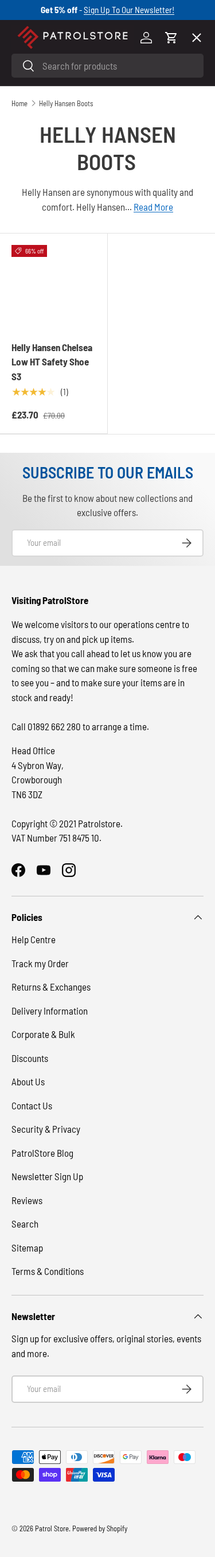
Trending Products (59, 418)
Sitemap (27, 1247)
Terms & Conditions (47, 1271)
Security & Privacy (45, 1128)
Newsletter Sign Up (47, 1176)
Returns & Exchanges (51, 986)
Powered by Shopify (99, 1528)
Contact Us (31, 1105)
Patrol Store (52, 1528)
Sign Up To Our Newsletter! (129, 10)
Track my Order (40, 963)
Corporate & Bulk (43, 1034)
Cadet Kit (39, 375)
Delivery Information (49, 1010)
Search (24, 1223)
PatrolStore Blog (42, 1152)
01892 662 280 (55, 726)
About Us (28, 1081)
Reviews (26, 1200)
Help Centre (33, 939)
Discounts (29, 1058)
